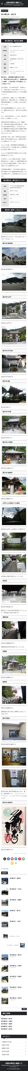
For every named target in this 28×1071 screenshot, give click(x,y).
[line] (23, 858)
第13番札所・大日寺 (15, 889)
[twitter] (4, 858)
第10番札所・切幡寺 (15, 900)
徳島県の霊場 (5, 868)
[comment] (12, 863)
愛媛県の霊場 (5, 1048)
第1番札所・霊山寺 (15, 910)
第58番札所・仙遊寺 (16, 965)
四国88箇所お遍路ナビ (14, 2)
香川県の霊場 (5, 1051)
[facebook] (8, 858)
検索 (24, 1009)
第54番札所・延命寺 (16, 998)
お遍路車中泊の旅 (6, 1042)
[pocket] (12, 858)
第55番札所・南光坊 (16, 987)
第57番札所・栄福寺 (15, 976)
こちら (18, 202)
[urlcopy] (15, 863)
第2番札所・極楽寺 (15, 878)
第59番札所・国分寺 (16, 955)
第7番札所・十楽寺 (15, 921)
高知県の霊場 (5, 1054)
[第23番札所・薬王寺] (15, 858)
